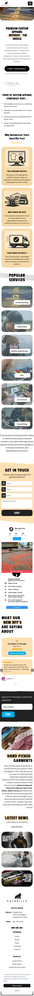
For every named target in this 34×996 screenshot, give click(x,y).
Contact (17, 949)
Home (17, 936)
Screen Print (17, 961)
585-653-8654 (17, 922)
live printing (22, 424)
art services (22, 400)
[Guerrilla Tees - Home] (14, 3)
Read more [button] (8, 671)
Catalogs (17, 946)
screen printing (21, 302)
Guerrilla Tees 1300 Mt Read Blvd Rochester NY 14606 (20, 914)
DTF (22, 375)
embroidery (22, 327)
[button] (1, 670)
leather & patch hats (19, 351)
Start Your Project (17, 69)
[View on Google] (3, 679)
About (17, 940)
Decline (17, 990)
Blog (17, 943)
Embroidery (17, 964)
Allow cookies (17, 985)
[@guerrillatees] (11, 529)
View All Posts (16, 827)
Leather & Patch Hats (17, 967)
